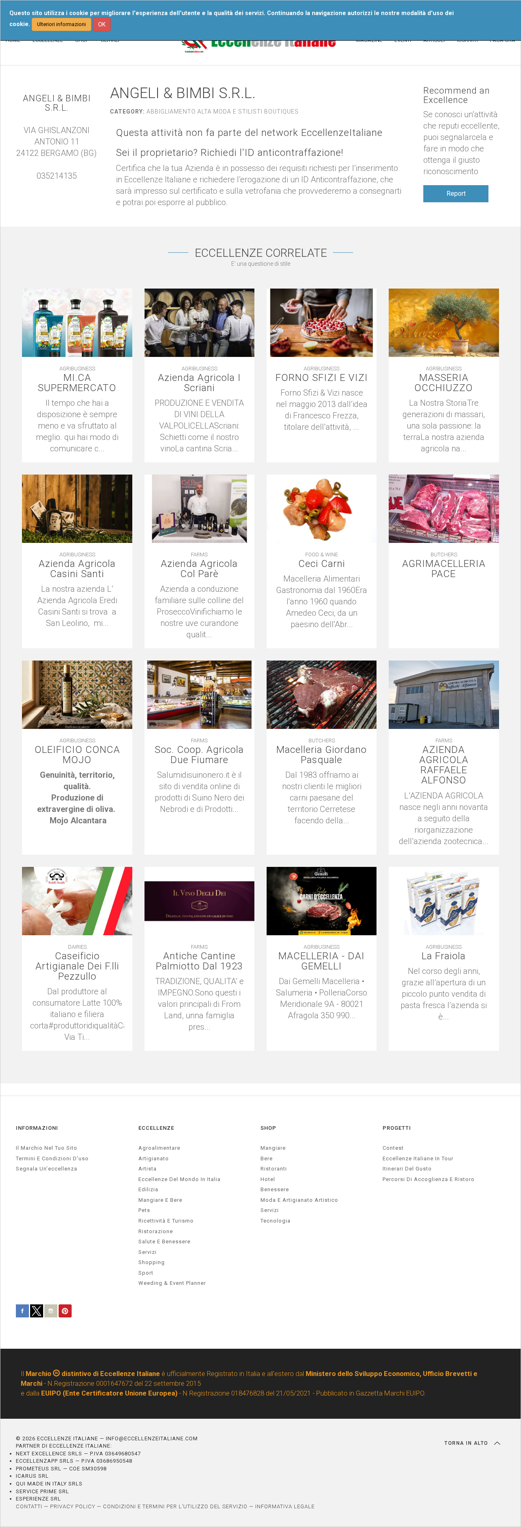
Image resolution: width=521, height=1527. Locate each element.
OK (101, 24)
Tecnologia (275, 1221)
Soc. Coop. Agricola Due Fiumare (199, 755)
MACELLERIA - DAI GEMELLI (321, 961)
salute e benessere (164, 1241)
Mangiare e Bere (160, 1200)
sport (145, 1273)
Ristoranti (273, 1169)
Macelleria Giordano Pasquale (321, 755)
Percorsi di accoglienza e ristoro (429, 1179)
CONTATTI (29, 1506)
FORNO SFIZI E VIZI (322, 378)
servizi (147, 1252)
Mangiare (273, 1148)
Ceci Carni (321, 564)
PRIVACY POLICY (72, 1506)
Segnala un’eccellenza (46, 1169)
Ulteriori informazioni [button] (61, 24)
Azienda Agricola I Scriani (199, 383)
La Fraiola (444, 956)
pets (144, 1210)
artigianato (153, 1158)
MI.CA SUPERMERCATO (77, 383)
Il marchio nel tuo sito (46, 1148)
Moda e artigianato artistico (299, 1200)
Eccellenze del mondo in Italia (179, 1179)
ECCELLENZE (156, 1128)
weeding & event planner (172, 1283)
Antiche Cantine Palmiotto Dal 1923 (199, 961)
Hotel (267, 1179)
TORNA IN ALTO (467, 1443)
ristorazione (155, 1231)
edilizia (148, 1189)
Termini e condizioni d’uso (52, 1158)
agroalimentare (159, 1148)
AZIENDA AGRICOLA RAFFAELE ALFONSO (443, 765)
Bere (266, 1158)
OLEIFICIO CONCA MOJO (77, 755)
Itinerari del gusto (407, 1169)
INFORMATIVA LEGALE (285, 1506)
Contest (393, 1148)
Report (456, 193)
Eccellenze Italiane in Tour (418, 1158)
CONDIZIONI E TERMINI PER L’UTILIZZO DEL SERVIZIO (175, 1506)
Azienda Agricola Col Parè (199, 569)
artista (147, 1169)
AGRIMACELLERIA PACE (444, 569)
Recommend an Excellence (456, 95)
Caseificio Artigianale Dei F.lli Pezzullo (77, 966)
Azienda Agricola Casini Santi (77, 569)
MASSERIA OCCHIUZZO (443, 383)
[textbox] (77, 797)
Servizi (269, 1210)
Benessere (274, 1189)
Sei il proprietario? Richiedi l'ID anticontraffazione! (230, 153)
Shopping (151, 1262)
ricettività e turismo (166, 1221)
